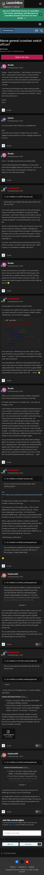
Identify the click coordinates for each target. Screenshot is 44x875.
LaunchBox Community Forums (17, 24)
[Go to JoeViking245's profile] (4, 189)
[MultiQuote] (3, 110)
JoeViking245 (28, 542)
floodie (5, 49)
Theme (12, 867)
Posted (15, 68)
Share (11, 844)
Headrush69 (13, 574)
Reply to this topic (22, 57)
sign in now (12, 825)
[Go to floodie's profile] (4, 66)
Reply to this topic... (13, 833)
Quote (9, 110)
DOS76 (10, 118)
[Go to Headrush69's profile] (4, 575)
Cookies (31, 867)
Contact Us (22, 867)
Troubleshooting (17, 51)
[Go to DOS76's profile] (4, 119)
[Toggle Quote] (5, 197)
